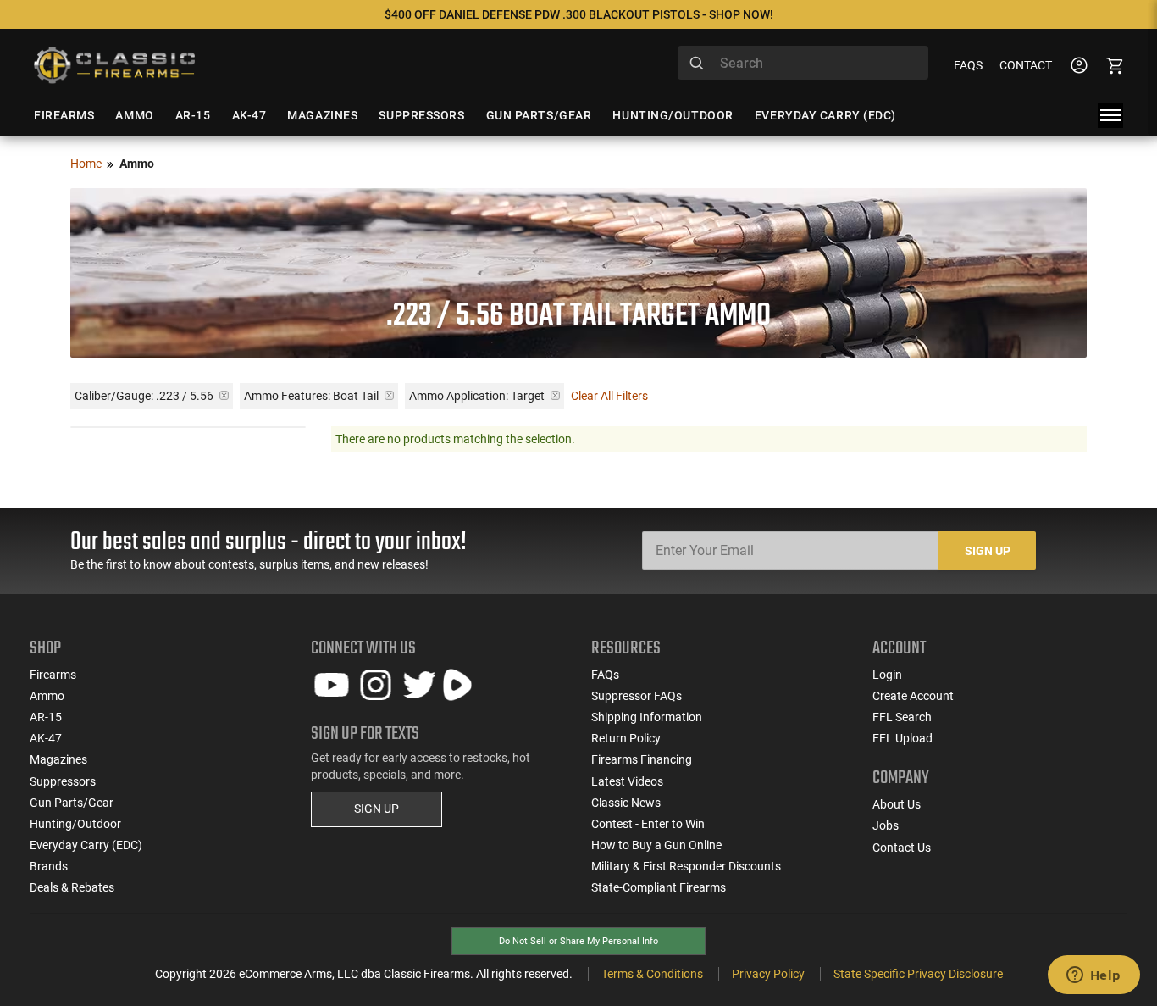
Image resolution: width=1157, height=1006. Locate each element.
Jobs (885, 825)
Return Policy (626, 738)
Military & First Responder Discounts (686, 866)
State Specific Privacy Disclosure (918, 974)
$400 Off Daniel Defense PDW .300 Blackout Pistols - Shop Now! (579, 14)
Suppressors (63, 781)
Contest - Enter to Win (648, 824)
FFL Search (902, 717)
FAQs (968, 65)
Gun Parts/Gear (71, 802)
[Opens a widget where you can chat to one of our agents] (1093, 976)
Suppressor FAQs (636, 696)
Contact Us (901, 847)
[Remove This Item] (224, 395)
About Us (896, 804)
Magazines (58, 759)
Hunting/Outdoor (75, 824)
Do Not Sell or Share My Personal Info (578, 941)
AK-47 (46, 738)
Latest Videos (627, 781)
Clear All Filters (609, 396)
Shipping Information (646, 717)
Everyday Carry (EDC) (86, 845)
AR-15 (46, 717)
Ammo (47, 696)
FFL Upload (902, 738)
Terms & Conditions (652, 974)
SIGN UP (376, 808)
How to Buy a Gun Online (656, 845)
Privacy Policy (768, 974)
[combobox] (803, 63)
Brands (49, 866)
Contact (1025, 65)
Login (887, 674)
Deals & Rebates (72, 887)
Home (86, 163)
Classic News (626, 802)
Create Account (913, 696)
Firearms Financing (641, 759)
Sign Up (987, 551)
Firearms (53, 674)
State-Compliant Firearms (658, 887)
